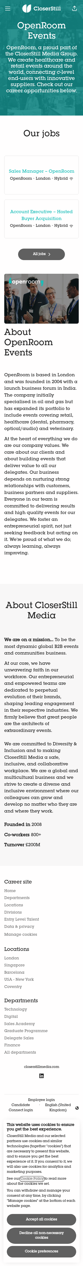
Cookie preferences (41, 1251)
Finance (12, 1045)
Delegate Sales (19, 1038)
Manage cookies (20, 935)
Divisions (13, 913)
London (11, 958)
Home (10, 891)
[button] (74, 8)
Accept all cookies (41, 1219)
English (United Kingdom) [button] (57, 1108)
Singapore (14, 966)
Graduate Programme (26, 1031)
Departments (17, 898)
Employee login (41, 1100)
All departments (20, 1053)
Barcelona (14, 973)
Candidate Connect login (21, 1108)
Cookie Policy (32, 1179)
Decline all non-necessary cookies (41, 1236)
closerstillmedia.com (41, 1067)
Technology (15, 1010)
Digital (11, 1017)
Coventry (13, 987)
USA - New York (19, 980)
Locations (13, 905)
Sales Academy (19, 1024)
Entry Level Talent (21, 920)
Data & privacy (19, 927)
